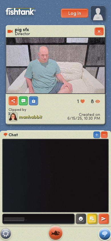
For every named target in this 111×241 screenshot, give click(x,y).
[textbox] (38, 218)
